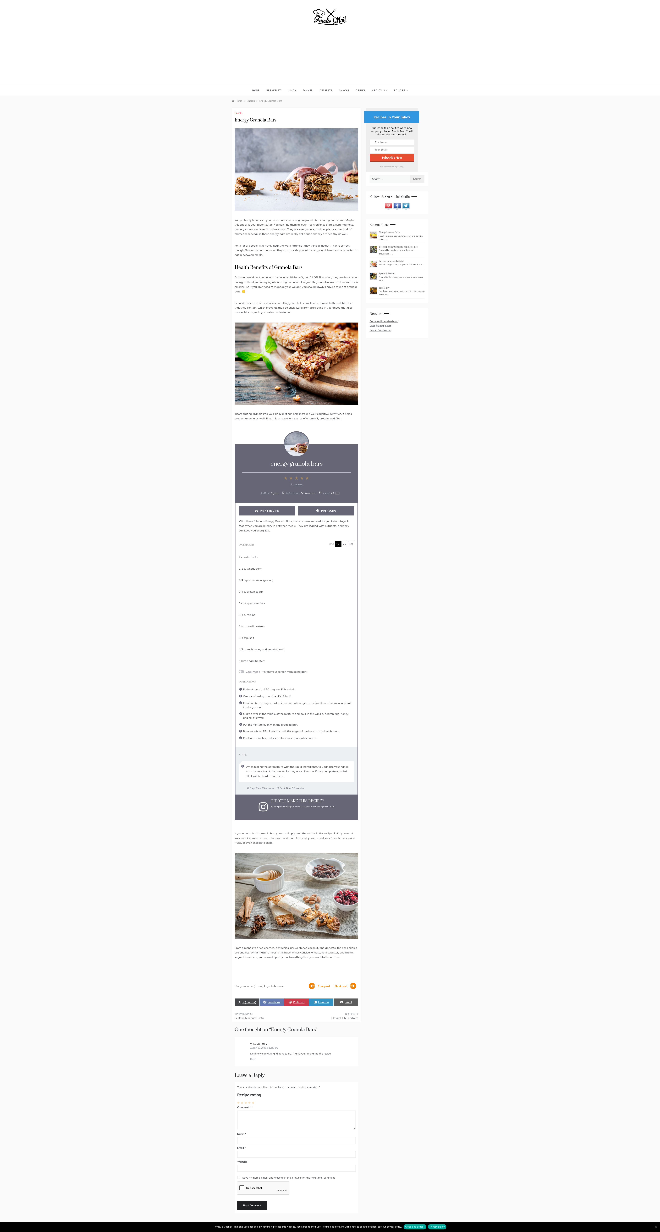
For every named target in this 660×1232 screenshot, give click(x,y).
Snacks (344, 90)
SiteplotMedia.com (381, 325)
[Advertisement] (330, 59)
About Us (378, 90)
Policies (399, 90)
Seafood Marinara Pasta (249, 1018)
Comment (244, 1107)
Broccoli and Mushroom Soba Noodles (398, 247)
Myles (274, 493)
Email (241, 1148)
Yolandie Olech (259, 1044)
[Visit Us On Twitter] (406, 206)
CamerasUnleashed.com (384, 321)
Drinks (360, 90)
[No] (655, 1227)
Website (242, 1161)
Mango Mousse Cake (389, 232)
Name (241, 1134)
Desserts (326, 90)
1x (337, 544)
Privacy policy (437, 1226)
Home (256, 90)
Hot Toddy (384, 288)
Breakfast (273, 90)
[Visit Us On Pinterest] (388, 206)
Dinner (308, 90)
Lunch (292, 90)
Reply (253, 1059)
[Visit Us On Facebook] (397, 206)
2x (344, 544)
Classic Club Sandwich (344, 1018)
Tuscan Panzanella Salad (391, 261)
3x (351, 544)
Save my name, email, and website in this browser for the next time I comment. (288, 1177)
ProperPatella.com (380, 330)
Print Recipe (269, 510)
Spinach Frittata (387, 273)
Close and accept (415, 1226)
